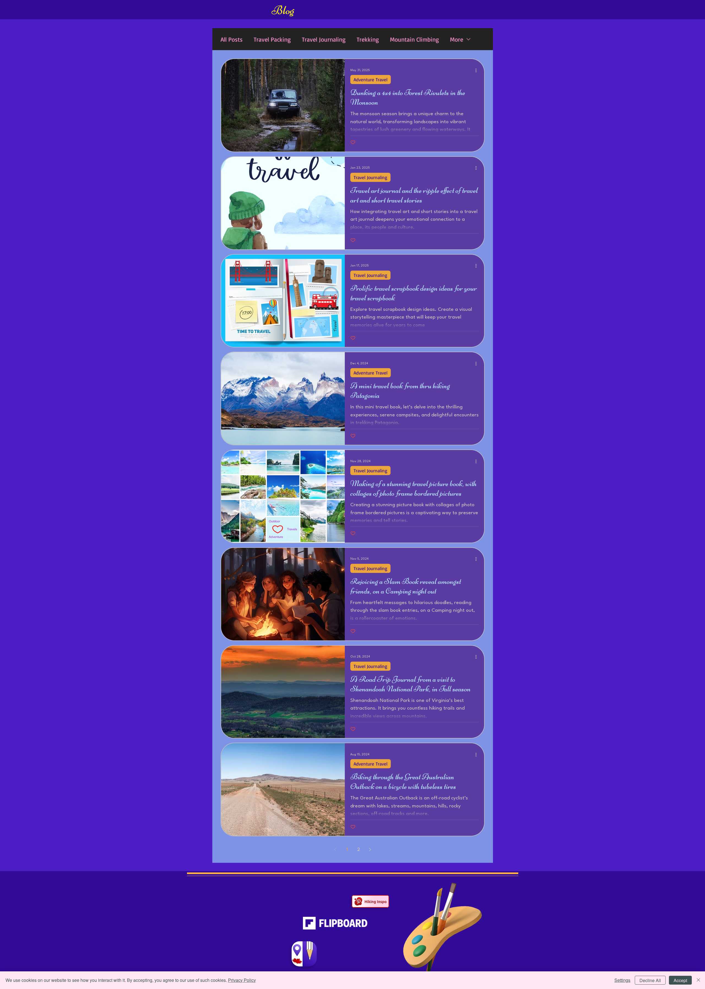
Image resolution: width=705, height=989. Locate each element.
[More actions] (477, 70)
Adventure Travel (370, 79)
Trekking (368, 39)
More (456, 39)
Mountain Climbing (414, 39)
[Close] (698, 980)
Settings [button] (622, 980)
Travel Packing (272, 39)
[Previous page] (335, 850)
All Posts (232, 39)
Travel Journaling (324, 39)
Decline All (650, 980)
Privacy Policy (242, 980)
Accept (680, 980)
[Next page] (370, 850)
